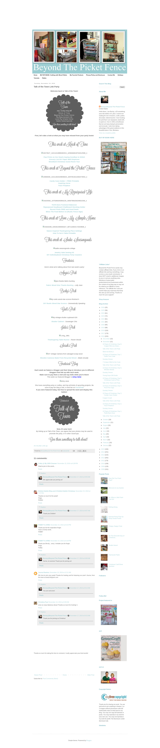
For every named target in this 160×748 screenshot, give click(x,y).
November (106, 341)
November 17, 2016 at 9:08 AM (80, 558)
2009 (103, 466)
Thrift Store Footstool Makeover (64, 205)
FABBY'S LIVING (44, 525)
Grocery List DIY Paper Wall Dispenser (64, 159)
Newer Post (38, 675)
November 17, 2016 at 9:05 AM (80, 477)
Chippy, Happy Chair (115, 526)
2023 (103, 316)
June (105, 431)
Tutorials (36, 78)
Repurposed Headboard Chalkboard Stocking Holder (64, 207)
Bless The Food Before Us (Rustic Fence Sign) (64, 212)
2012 (103, 458)
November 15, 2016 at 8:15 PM (61, 525)
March (105, 440)
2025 (103, 310)
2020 (103, 325)
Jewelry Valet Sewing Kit (64, 252)
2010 (103, 463)
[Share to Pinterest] (85, 451)
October (106, 419)
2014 (103, 452)
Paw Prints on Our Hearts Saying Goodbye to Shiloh (64, 157)
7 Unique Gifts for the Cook (111, 362)
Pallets (44, 78)
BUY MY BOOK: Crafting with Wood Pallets (53, 75)
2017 (103, 333)
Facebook (79, 387)
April (104, 437)
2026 (103, 307)
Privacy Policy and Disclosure (95, 75)
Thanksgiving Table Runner (58, 340)
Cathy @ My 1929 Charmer (47, 463)
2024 (103, 313)
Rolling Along (113, 507)
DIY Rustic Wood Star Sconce (55, 303)
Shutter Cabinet (57, 321)
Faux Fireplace (64, 185)
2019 (103, 327)
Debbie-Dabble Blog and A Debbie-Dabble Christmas (56, 491)
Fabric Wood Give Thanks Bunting (59, 285)
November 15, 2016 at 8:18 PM (61, 541)
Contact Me (111, 75)
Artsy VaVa (76, 377)
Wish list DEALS (108, 351)
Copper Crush (107, 398)
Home (35, 75)
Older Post (90, 675)
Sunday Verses (108, 359)
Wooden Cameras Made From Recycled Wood (58, 358)
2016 (103, 336)
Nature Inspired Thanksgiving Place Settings (64, 231)
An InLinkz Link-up (41, 446)
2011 (103, 460)
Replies (43, 473)
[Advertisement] (80, 13)
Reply (40, 469)
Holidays (120, 75)
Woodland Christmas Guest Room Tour (64, 162)
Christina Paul (43, 602)
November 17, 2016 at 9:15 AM (80, 615)
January (106, 445)
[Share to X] (82, 451)
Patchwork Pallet (114, 555)
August (105, 425)
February (106, 442)
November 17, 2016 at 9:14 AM (80, 588)
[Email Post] (73, 450)
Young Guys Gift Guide (110, 375)
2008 (103, 469)
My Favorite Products (76, 75)
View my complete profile (107, 133)
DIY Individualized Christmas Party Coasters (64, 255)
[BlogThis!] (80, 451)
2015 (103, 449)
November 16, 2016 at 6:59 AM (59, 602)
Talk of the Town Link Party (111, 349)
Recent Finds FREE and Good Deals (64, 209)
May (104, 434)
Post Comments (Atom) (50, 678)
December (106, 339)
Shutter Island (113, 545)
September (107, 422)
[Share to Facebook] (84, 451)
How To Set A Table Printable (64, 233)
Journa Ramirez (43, 572)
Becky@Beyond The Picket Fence (55, 477)
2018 (103, 330)
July (104, 428)
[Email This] (78, 451)
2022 (103, 319)
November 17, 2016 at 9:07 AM (80, 510)
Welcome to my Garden (116, 488)
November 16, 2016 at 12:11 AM (60, 572)
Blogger (88, 740)
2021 (103, 322)
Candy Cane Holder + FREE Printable (64, 181)
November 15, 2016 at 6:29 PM (67, 463)
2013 (103, 455)
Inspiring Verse (64, 183)
